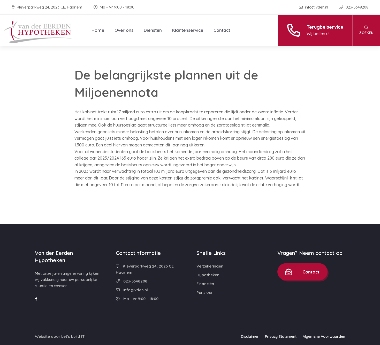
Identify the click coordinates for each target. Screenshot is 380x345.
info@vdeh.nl (316, 7)
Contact (222, 30)
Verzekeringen (209, 266)
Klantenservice (187, 30)
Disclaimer (250, 336)
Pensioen (205, 292)
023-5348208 (356, 7)
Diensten (153, 30)
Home (98, 30)
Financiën (205, 283)
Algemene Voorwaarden (324, 336)
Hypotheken (207, 274)
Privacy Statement (281, 336)
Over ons (124, 30)
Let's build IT (73, 336)
